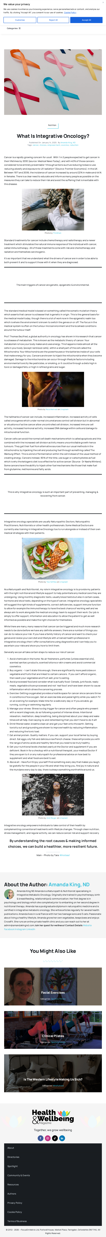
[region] (53, 12)
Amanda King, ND (68, 142)
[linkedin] (62, 1138)
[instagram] (48, 1138)
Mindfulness (58, 1085)
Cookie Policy (70, 12)
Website (87, 925)
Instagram (20, 929)
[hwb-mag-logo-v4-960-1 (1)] (53, 1110)
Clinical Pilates (53, 1036)
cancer (36, 145)
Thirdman (57, 233)
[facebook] (40, 1138)
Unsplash (64, 409)
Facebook (9, 929)
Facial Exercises (53, 992)
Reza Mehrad (51, 409)
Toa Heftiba (52, 582)
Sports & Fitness (58, 999)
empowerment (53, 145)
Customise (20, 20)
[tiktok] (55, 1138)
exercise (65, 145)
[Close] (103, 2)
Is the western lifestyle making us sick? (53, 1079)
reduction (74, 145)
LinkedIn (30, 929)
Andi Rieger (52, 818)
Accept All (86, 20)
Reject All (53, 20)
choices (43, 145)
